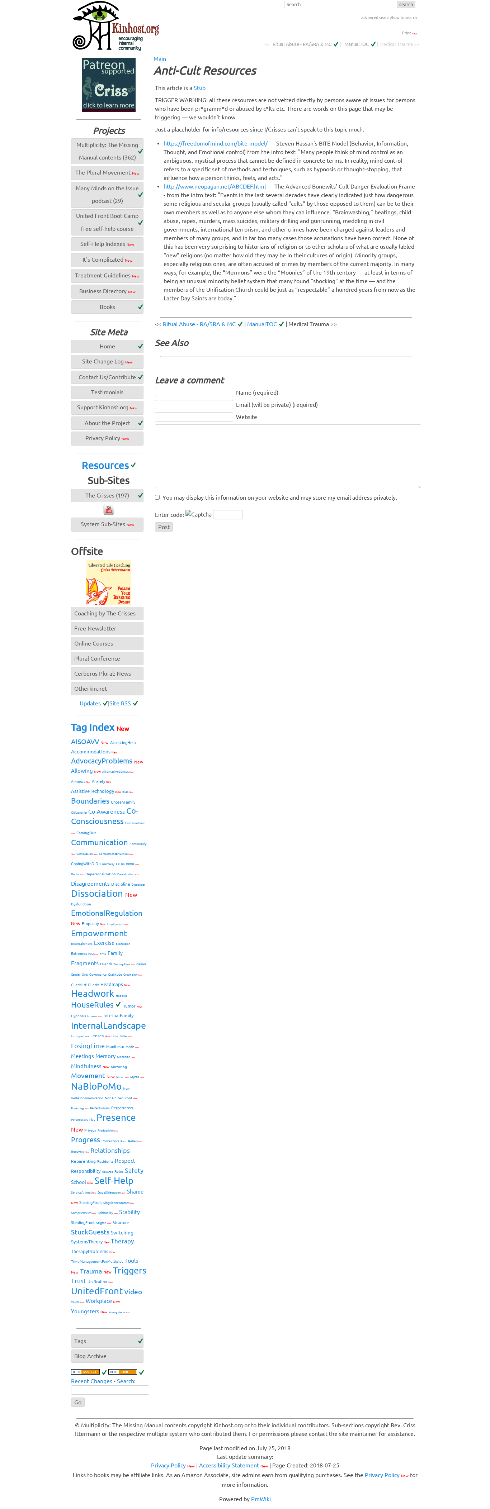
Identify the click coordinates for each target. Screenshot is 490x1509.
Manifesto (115, 1046)
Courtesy (107, 864)
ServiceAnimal (83, 1192)
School (82, 1182)
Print (409, 33)
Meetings (82, 1056)
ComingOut (86, 833)
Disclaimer (138, 884)
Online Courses (93, 643)
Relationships (110, 1150)
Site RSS (120, 703)
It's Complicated (107, 259)
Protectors (110, 1141)
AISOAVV (90, 742)
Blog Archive (90, 1356)
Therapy (122, 1241)
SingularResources (118, 1203)
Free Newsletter (95, 628)
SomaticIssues (83, 1213)
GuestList (78, 985)
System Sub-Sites (107, 524)
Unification (100, 1282)
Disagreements (90, 883)
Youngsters (89, 1311)
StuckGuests (90, 1232)
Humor (132, 1006)
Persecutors (79, 1120)
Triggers (129, 1270)
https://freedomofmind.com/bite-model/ (216, 143)
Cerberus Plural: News (102, 673)
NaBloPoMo (96, 1086)
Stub (200, 88)
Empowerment (99, 933)
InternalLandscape (108, 1025)
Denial (77, 874)
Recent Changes (91, 1381)
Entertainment (82, 944)
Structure (121, 1222)
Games (141, 964)
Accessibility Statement (233, 1465)
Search (125, 1381)
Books (107, 307)
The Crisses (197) (107, 495)
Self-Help (113, 1180)
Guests (93, 985)
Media (132, 1047)
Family (115, 953)
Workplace (103, 1301)
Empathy (93, 923)
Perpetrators (122, 1108)
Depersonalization (100, 874)
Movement (93, 1076)
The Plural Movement (107, 172)
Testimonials (107, 392)
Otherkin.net (90, 688)
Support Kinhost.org (107, 407)
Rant (124, 1141)
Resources (105, 465)
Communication (99, 842)
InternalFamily (118, 1015)
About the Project (107, 423)
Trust (78, 1280)
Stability (129, 1212)
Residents (105, 1161)
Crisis (120, 864)
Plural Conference (97, 658)
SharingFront (90, 1202)
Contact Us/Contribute (107, 377)
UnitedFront (97, 1291)
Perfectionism (100, 1108)
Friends (106, 964)
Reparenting (83, 1161)
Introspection (80, 1036)
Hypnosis (78, 1016)
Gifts (85, 974)
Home (107, 346)
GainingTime (124, 964)
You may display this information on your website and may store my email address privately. (279, 497)
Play (92, 1120)
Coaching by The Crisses (105, 613)
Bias (127, 792)
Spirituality (108, 1213)
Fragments (85, 963)
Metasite (126, 1057)
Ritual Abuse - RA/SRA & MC (302, 44)
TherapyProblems (93, 1251)
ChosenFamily (123, 802)
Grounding (132, 974)
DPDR (132, 864)
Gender (75, 974)
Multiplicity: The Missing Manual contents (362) (107, 151)
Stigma (103, 1223)
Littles (126, 1036)
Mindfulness (90, 1066)
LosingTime (88, 1045)
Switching (122, 1233)
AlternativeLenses (117, 771)
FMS (103, 954)
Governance (98, 974)
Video (133, 1292)
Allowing (86, 771)
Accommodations (94, 751)
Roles (118, 1172)
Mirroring (119, 1067)
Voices (77, 1302)
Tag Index (100, 727)
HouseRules (92, 1004)
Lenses (100, 1035)
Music (122, 1077)
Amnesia (80, 782)
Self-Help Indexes (107, 244)
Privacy (90, 1130)
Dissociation (104, 893)
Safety (134, 1170)
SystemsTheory (90, 1241)
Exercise (104, 943)
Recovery (80, 1151)
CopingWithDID (84, 864)
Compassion (87, 854)
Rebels (135, 1141)
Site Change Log (107, 361)
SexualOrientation (112, 1192)
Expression (123, 944)
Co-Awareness (106, 811)
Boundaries (90, 800)
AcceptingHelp (123, 743)
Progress (85, 1140)
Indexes (94, 1016)
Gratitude (115, 974)
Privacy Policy (107, 438)
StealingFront (83, 1222)
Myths (137, 1077)
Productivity (108, 1130)
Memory (105, 1056)
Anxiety (101, 781)
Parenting (80, 1108)
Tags (80, 1341)
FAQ (93, 954)
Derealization (128, 874)
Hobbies (121, 996)
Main (160, 59)
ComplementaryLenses (116, 854)
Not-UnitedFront (121, 1098)
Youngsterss (119, 1312)
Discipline (120, 884)
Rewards (107, 1172)
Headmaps (115, 984)
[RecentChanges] (89, 1372)
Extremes (79, 954)
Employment (117, 924)
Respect (125, 1160)
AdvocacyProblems (107, 761)
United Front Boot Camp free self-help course (107, 222)
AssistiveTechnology (96, 791)
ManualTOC (356, 44)
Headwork (92, 993)
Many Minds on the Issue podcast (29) (107, 194)
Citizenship (79, 812)
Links (115, 1036)
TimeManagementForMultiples (97, 1261)
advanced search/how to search (389, 17)
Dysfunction (81, 904)
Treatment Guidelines (107, 275)
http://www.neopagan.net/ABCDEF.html (215, 186)
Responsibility (85, 1171)
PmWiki (261, 1499)
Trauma (96, 1271)
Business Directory (107, 291)
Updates (90, 703)
